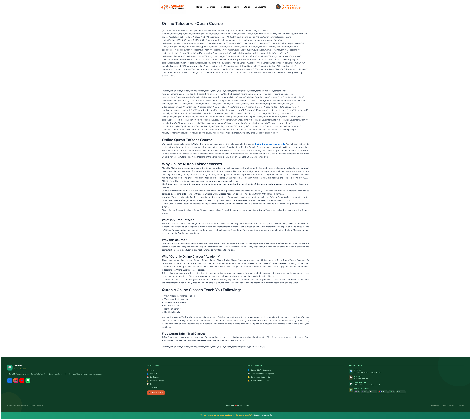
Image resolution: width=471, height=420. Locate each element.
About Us (152, 374)
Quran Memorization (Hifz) (259, 377)
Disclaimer (460, 405)
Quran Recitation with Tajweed (261, 374)
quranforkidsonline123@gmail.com (367, 372)
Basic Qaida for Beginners (259, 370)
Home (199, 6)
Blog (150, 384)
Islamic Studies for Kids (258, 381)
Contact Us (260, 6)
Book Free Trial (156, 392)
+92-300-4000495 (291, 8)
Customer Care (289, 5)
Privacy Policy (435, 405)
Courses (211, 6)
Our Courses (153, 377)
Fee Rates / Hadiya (229, 6)
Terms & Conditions (448, 405)
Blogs (247, 6)
